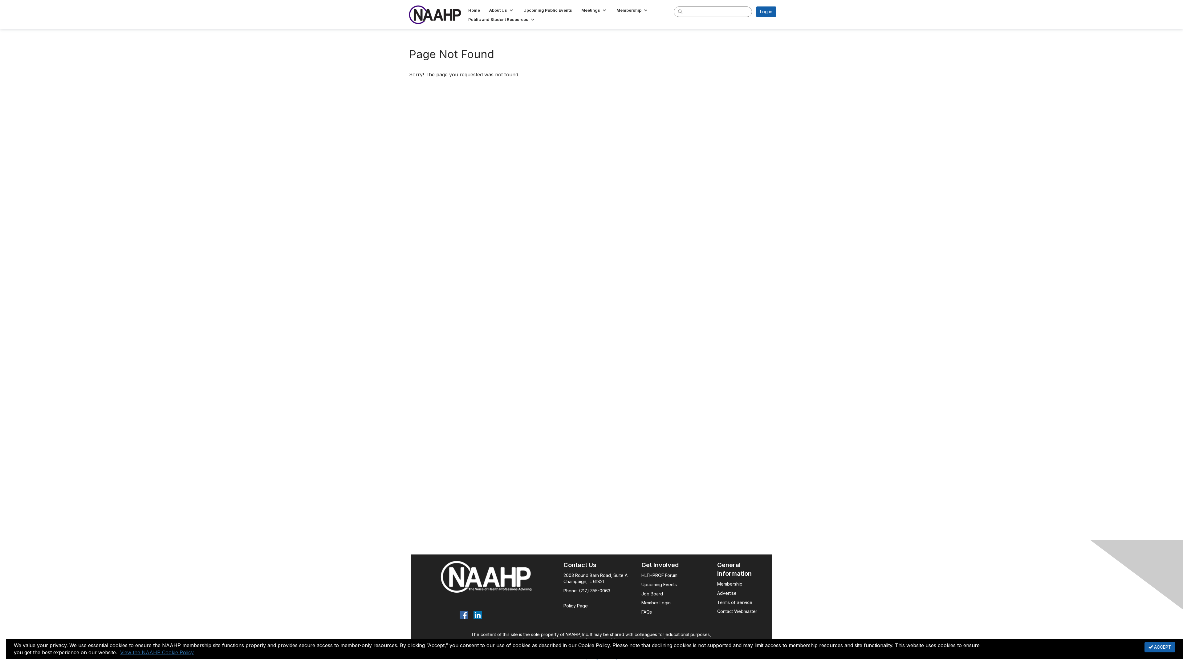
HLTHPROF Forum (659, 575)
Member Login (656, 602)
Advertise (727, 593)
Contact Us (579, 565)
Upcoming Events (659, 584)
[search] (680, 11)
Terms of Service (734, 602)
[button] (502, 10)
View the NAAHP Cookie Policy (157, 652)
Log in (766, 11)
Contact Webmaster (737, 611)
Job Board (652, 593)
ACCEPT (1162, 647)
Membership (729, 583)
